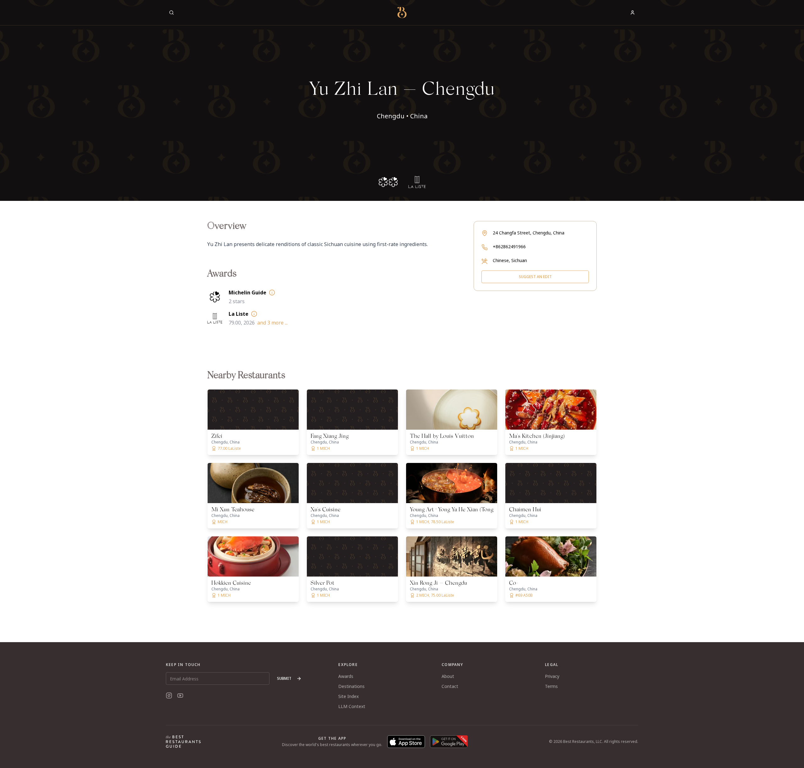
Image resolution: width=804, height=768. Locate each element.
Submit (284, 678)
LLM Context (351, 706)
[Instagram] (169, 695)
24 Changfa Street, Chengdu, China (528, 233)
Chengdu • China (402, 116)
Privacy (552, 676)
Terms (551, 686)
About (448, 676)
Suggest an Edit (535, 276)
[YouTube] (180, 695)
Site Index (348, 696)
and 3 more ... (272, 322)
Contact (450, 686)
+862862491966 (509, 247)
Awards (345, 676)
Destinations (351, 686)
